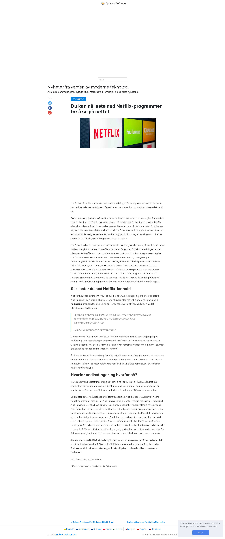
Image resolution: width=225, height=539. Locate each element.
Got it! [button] (200, 532)
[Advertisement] (112, 27)
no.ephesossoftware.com (65, 534)
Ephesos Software (115, 3)
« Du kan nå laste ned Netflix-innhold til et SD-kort (92, 522)
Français (130, 529)
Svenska (97, 529)
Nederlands (83, 529)
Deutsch (69, 529)
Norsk (108, 529)
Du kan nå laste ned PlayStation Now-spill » (146, 522)
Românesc (156, 529)
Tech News (78, 99)
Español (142, 529)
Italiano (119, 529)
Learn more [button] (212, 527)
